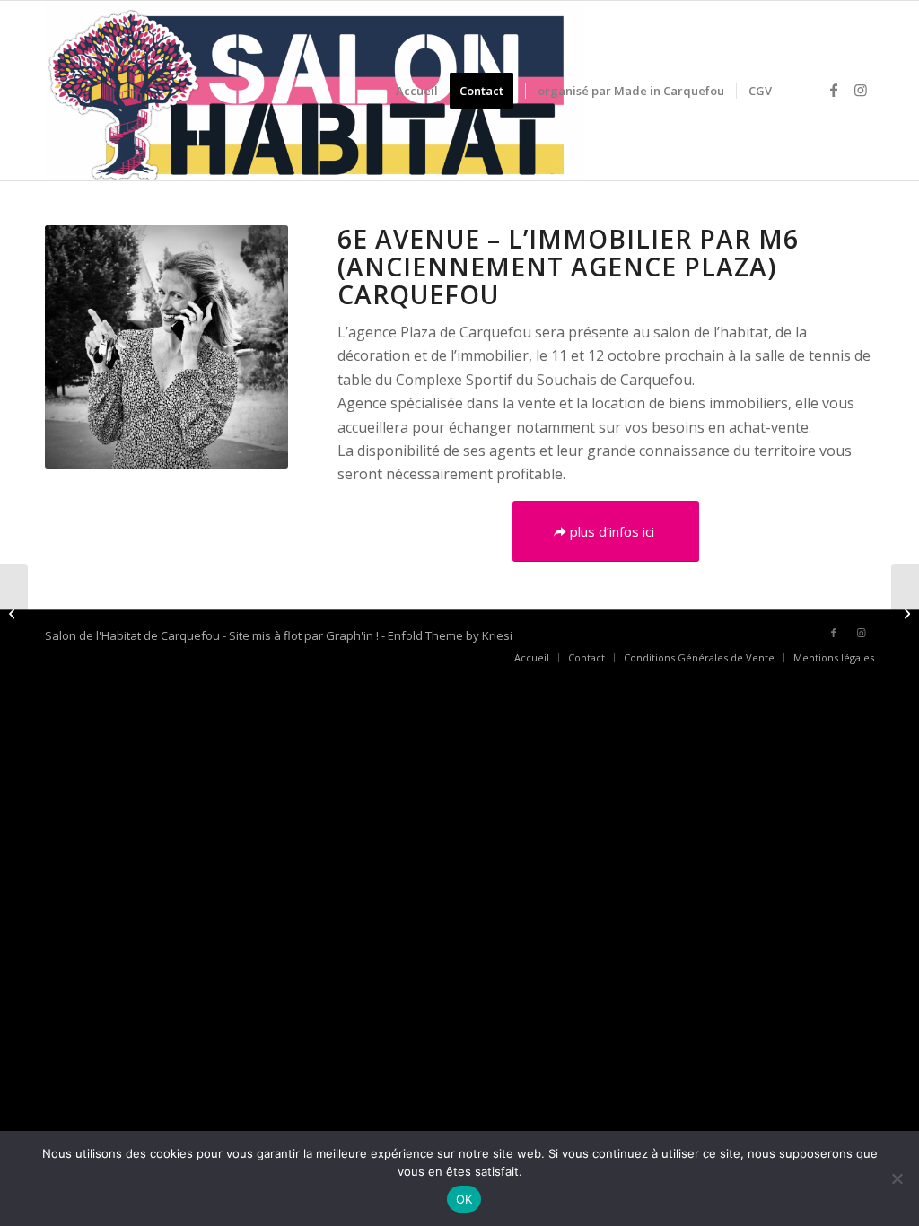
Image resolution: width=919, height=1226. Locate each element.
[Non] (897, 1178)
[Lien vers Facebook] (833, 89)
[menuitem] (417, 90)
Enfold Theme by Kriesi (450, 635)
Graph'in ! (352, 635)
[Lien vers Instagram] (860, 89)
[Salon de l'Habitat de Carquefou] (314, 90)
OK (464, 1199)
